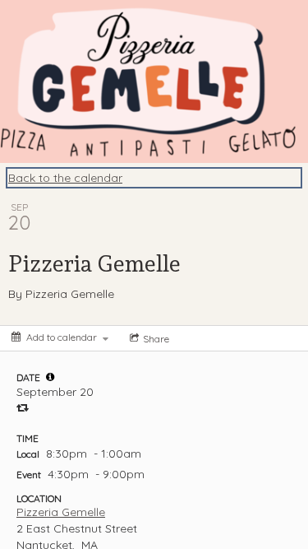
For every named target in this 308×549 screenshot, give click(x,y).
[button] (50, 377)
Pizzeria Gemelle (60, 512)
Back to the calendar (65, 177)
